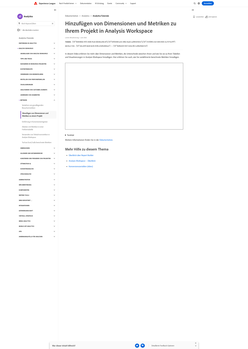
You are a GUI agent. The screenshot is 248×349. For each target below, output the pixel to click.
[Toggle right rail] (193, 10)
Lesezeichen (200, 17)
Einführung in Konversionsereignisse (35, 122)
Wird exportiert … (25, 200)
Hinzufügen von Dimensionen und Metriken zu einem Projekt (35, 114)
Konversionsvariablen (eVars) (81, 166)
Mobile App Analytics (26, 226)
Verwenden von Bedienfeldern (31, 74)
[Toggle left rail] (55, 10)
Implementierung (25, 185)
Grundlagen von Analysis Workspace (34, 53)
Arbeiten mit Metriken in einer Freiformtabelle (33, 128)
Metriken (23, 100)
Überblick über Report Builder (81, 155)
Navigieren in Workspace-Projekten (33, 64)
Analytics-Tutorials (101, 15)
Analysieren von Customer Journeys (33, 90)
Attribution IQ (25, 164)
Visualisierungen (26, 85)
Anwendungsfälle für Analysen (30, 236)
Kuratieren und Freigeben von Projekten (35, 158)
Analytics (85, 15)
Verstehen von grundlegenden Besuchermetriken (32, 106)
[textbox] (36, 23)
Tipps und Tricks (26, 59)
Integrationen (24, 205)
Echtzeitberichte (26, 69)
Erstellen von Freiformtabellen (32, 79)
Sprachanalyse (25, 174)
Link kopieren (212, 17)
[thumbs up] (137, 346)
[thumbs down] (143, 346)
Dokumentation (71, 15)
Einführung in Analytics (28, 43)
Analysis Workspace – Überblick (82, 160)
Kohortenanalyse (27, 169)
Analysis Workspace (26, 48)
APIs (20, 231)
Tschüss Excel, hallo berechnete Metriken (36, 142)
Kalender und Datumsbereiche (31, 153)
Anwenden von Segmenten (30, 95)
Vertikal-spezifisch (26, 216)
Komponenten (24, 190)
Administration (24, 180)
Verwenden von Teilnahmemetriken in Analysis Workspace (36, 135)
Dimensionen (25, 148)
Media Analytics (24, 221)
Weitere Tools (24, 195)
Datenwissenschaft (26, 211)
